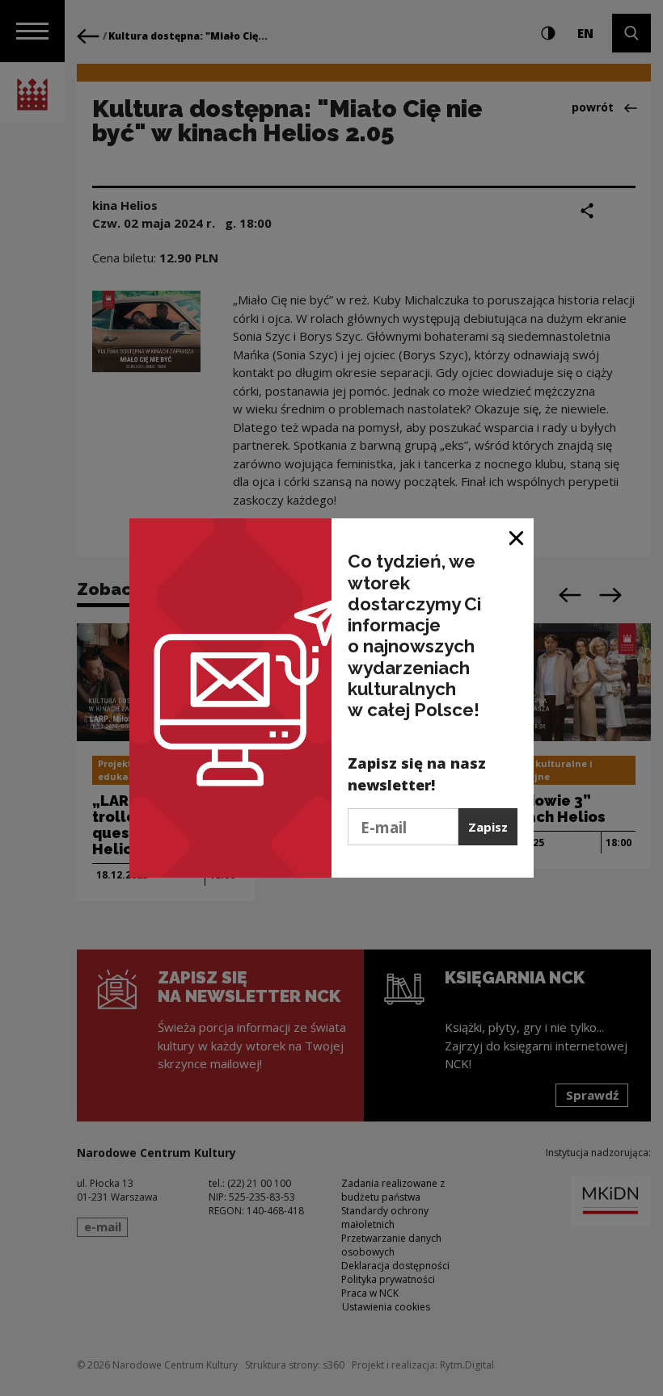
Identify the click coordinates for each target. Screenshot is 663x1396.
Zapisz (488, 827)
